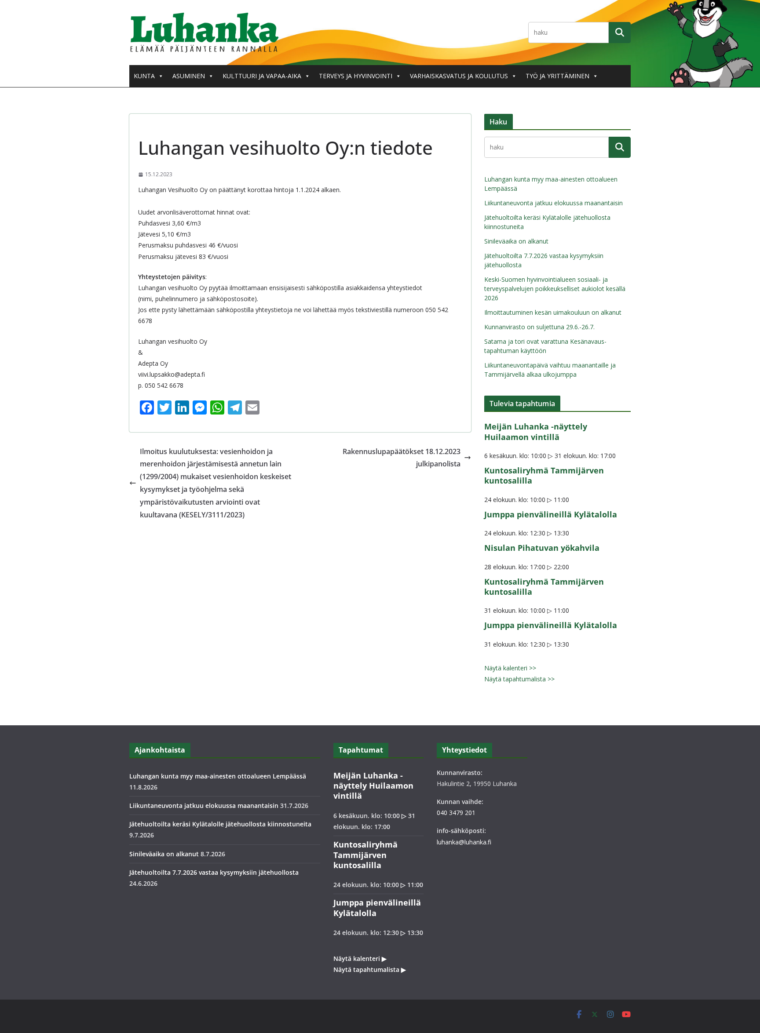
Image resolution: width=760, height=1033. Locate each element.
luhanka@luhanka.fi (464, 842)
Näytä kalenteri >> (510, 668)
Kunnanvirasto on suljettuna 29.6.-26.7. (539, 327)
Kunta (144, 76)
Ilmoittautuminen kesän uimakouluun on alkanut (552, 312)
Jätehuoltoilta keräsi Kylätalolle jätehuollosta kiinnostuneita (220, 824)
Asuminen (188, 76)
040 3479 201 (456, 812)
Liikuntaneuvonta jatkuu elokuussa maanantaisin (553, 203)
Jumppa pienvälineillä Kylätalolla (550, 514)
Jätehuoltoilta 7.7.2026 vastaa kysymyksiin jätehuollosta (214, 872)
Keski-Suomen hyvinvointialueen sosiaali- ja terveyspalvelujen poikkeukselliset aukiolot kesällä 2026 (554, 288)
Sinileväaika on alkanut (516, 241)
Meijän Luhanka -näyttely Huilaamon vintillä (535, 431)
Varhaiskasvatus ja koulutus (459, 76)
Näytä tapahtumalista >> (519, 679)
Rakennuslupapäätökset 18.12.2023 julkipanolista (401, 458)
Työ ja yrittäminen (557, 76)
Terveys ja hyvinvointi (355, 76)
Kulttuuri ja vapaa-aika (262, 76)
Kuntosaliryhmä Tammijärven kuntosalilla (544, 475)
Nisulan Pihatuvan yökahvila (541, 547)
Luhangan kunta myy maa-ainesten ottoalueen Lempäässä (217, 776)
